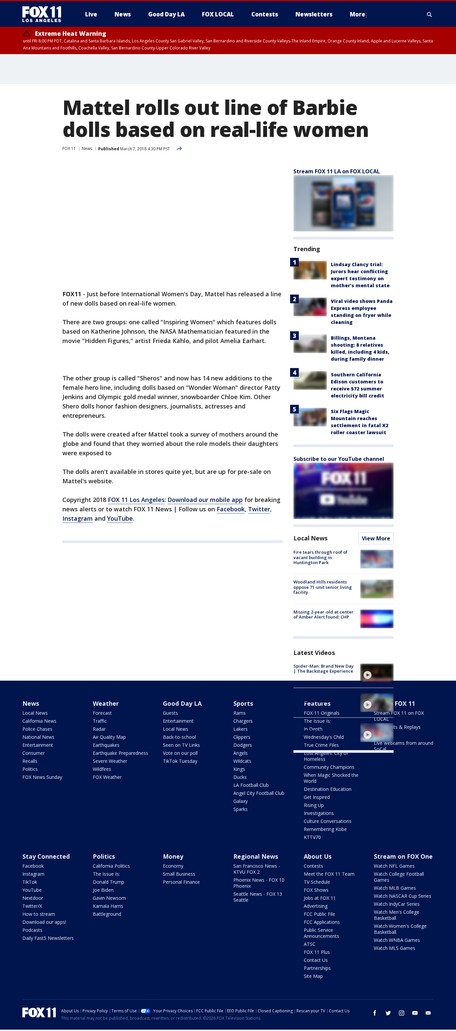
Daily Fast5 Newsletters (48, 938)
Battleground (107, 914)
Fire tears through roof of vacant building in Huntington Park (320, 557)
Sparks (240, 809)
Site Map (313, 976)
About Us (317, 856)
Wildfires (102, 769)
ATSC (309, 944)
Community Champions (329, 767)
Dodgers (242, 745)
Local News (310, 538)
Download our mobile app (205, 500)
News (87, 148)
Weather (106, 703)
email (428, 1013)
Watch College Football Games (399, 877)
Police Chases (37, 729)
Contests (313, 866)
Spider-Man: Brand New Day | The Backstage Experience (323, 668)
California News (39, 721)
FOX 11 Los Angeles (136, 500)
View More (376, 538)
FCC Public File (319, 914)
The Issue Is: (106, 874)
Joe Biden (103, 890)
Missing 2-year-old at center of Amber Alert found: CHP (323, 614)
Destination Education (328, 789)
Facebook (231, 509)
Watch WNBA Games (397, 940)
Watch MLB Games (395, 888)
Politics (30, 769)
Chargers (243, 721)
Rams (239, 713)
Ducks (240, 777)
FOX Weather (107, 777)
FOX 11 (69, 148)
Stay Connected (46, 856)
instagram (401, 1013)
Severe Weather (110, 761)
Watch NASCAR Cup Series (402, 896)
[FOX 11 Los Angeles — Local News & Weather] (44, 14)
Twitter (259, 509)
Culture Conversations (328, 821)
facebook (375, 1013)
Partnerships (317, 968)
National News (38, 737)
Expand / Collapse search (430, 14)
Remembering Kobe (325, 829)
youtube (415, 1013)
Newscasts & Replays (397, 727)
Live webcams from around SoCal (403, 746)
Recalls (29, 761)
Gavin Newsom (109, 898)
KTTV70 (312, 837)
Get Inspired (317, 797)
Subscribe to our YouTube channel (338, 459)
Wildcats (242, 761)
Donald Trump (108, 882)
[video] (377, 673)
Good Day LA (182, 703)
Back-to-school (179, 737)
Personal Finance (181, 882)
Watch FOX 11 (394, 703)
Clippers (241, 737)
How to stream (38, 914)
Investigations (319, 813)
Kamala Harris (108, 906)
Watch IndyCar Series (397, 904)
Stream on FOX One (403, 856)
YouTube (120, 518)
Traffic (100, 721)
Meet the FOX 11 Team (329, 874)
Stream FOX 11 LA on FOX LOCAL (336, 171)
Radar (99, 729)
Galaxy (240, 801)
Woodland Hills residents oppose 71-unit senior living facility (322, 587)
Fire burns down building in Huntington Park (322, 728)
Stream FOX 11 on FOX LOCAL (399, 716)
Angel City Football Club (258, 793)
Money (173, 856)
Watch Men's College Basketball (396, 915)
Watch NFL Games (394, 866)
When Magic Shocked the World (331, 778)
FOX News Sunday (42, 777)
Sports (243, 703)
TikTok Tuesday (180, 761)
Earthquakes (106, 745)
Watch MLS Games (394, 948)
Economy (173, 866)
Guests (170, 713)
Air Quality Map (109, 737)
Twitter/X (32, 906)
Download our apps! (44, 922)
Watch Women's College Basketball (400, 929)
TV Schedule (317, 882)
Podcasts (32, 930)
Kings (239, 769)
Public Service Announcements (321, 933)
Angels (240, 753)
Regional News (255, 856)
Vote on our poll (180, 753)
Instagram (77, 518)
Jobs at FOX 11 (320, 898)
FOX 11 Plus (317, 952)
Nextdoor (32, 898)
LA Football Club (251, 785)
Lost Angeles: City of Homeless (326, 756)
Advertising (315, 906)
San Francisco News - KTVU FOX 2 (256, 869)
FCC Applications (322, 922)
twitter (388, 1013)
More (357, 14)
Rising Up (314, 805)
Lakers (240, 729)
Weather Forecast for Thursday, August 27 (315, 698)
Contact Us (316, 960)
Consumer (33, 753)
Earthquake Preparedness (120, 753)
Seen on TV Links (181, 745)
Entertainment (37, 745)
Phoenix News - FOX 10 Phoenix (258, 883)
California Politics (111, 866)
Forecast (102, 713)
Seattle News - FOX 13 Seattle (257, 897)
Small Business (179, 874)
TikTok (29, 882)
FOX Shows (316, 890)
